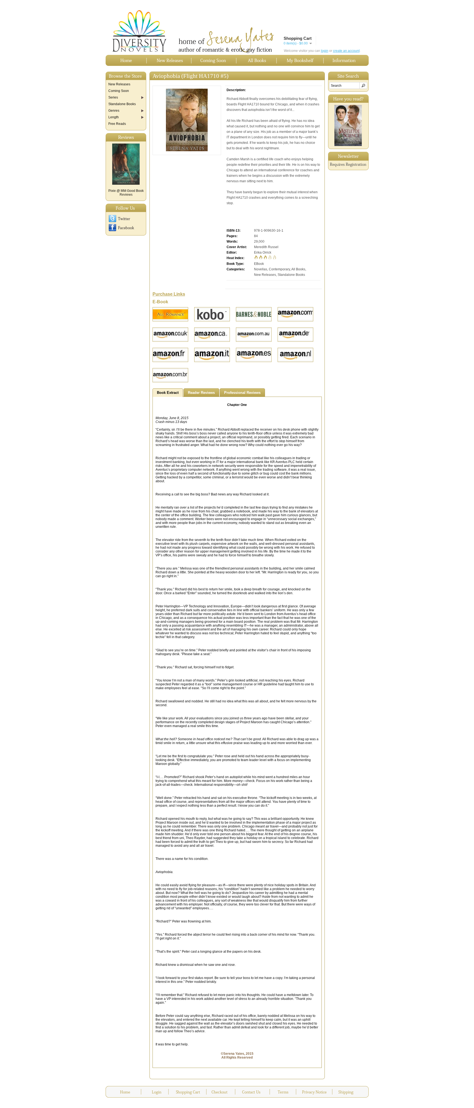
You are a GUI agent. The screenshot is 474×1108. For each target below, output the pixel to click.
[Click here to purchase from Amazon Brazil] (170, 375)
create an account (346, 51)
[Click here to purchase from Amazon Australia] (254, 334)
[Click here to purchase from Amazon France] (170, 355)
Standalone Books (291, 275)
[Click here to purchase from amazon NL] (295, 355)
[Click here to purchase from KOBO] (212, 314)
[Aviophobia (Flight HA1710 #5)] (187, 150)
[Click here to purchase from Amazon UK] (170, 334)
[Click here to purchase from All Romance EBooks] (170, 314)
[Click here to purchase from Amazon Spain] (254, 355)
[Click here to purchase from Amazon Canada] (212, 334)
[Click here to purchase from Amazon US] (295, 314)
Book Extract (168, 393)
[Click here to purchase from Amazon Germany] (295, 334)
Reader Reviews (201, 393)
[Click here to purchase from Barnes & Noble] (254, 314)
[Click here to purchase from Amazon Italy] (212, 355)
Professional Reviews (242, 393)
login (324, 51)
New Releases (265, 275)
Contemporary (279, 269)
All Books (298, 269)
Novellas (260, 269)
